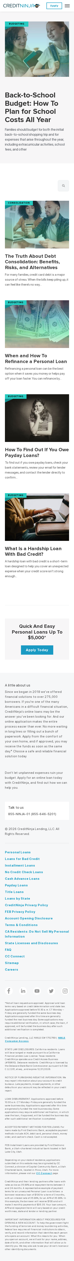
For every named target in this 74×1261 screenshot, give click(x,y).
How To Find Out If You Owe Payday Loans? (37, 452)
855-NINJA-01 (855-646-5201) (32, 814)
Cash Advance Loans (22, 879)
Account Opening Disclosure (29, 918)
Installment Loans (20, 865)
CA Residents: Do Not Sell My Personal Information (37, 934)
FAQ (8, 950)
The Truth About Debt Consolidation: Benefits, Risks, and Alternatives (32, 262)
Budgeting (16, 24)
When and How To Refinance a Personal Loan (36, 359)
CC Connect (15, 956)
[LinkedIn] (23, 991)
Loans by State (17, 898)
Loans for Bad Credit (22, 859)
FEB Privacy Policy (20, 912)
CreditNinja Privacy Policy (26, 905)
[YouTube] (37, 991)
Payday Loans (16, 885)
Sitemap (12, 963)
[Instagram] (65, 991)
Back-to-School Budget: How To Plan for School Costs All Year (31, 107)
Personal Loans (18, 852)
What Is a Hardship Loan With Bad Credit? (33, 551)
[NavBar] (67, 5)
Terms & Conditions (21, 925)
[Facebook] (9, 991)
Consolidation (19, 203)
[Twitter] (51, 991)
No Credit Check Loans (24, 872)
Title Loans (14, 892)
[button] (63, 185)
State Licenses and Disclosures (31, 943)
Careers (11, 969)
